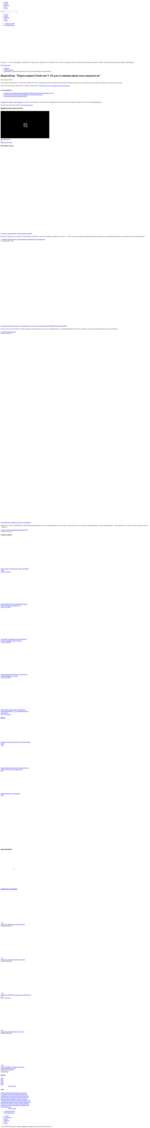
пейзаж (13, 1100)
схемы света (4, 1105)
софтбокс (26, 1103)
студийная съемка (6, 239)
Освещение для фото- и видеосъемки (12, 102)
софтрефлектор (5, 1096)
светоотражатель (6, 1093)
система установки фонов (18, 239)
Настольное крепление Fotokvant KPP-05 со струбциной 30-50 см (23, 94)
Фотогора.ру (98, 102)
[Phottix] (16, 846)
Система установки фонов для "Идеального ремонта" (16, 233)
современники (22, 1094)
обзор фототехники (6, 142)
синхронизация (15, 1093)
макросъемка (24, 1102)
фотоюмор (18, 1096)
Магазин (6, 5)
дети (21, 1093)
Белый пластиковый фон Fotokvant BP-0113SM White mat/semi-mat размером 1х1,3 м (29, 93)
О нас (6, 8)
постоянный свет (6, 1107)
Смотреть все (5, 1071)
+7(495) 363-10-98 (9, 23)
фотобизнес (13, 1099)
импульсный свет (23, 1097)
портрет (3, 1103)
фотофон (42, 239)
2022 (2, 1084)
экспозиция (16, 1105)
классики (20, 1099)
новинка (12, 1096)
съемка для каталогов (11, 1097)
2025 (2, 1080)
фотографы (15, 1094)
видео (2, 332)
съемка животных (14, 1102)
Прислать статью (6, 65)
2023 (2, 1083)
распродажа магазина (9, 889)
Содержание (8, 1117)
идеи (29, 1102)
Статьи (6, 2)
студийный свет (31, 239)
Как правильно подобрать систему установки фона (16, 522)
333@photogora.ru (9, 25)
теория (10, 1105)
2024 (2, 1081)
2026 (2, 1078)
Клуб (5, 7)
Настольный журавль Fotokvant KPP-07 (16, 96)
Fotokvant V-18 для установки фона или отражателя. (54, 85)
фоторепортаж (5, 1099)
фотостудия (24, 530)
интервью (19, 1100)
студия (38, 239)
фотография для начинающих (15, 1103)
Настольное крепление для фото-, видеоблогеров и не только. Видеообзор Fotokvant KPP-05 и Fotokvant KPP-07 (34, 326)
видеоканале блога (27, 105)
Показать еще (12, 1086)
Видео (6, 3)
